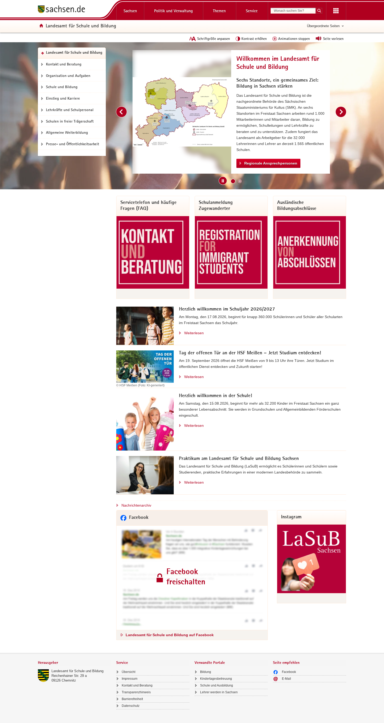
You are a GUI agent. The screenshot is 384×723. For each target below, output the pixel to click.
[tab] (74, 663)
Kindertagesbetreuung (216, 679)
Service (252, 10)
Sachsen (130, 10)
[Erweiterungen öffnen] (336, 11)
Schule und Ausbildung (216, 685)
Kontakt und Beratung (64, 64)
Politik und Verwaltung (173, 10)
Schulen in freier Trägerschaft (70, 121)
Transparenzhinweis (136, 692)
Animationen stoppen (294, 38)
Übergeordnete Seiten (323, 26)
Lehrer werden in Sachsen (219, 692)
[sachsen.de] (74, 10)
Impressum (129, 679)
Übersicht (128, 672)
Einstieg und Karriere (63, 98)
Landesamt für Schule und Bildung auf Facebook (170, 635)
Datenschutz (130, 706)
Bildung (205, 672)
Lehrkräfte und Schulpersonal (70, 109)
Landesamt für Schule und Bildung (77, 671)
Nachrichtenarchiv (136, 505)
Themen (219, 10)
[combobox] (293, 11)
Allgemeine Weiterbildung (67, 132)
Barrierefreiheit (132, 699)
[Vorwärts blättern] (341, 112)
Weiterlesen (194, 333)
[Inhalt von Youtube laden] (184, 111)
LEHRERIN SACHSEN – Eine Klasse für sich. (286, 146)
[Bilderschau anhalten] (223, 181)
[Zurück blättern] (121, 112)
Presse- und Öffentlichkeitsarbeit (72, 144)
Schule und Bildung (62, 86)
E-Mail (286, 679)
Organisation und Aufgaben (68, 75)
